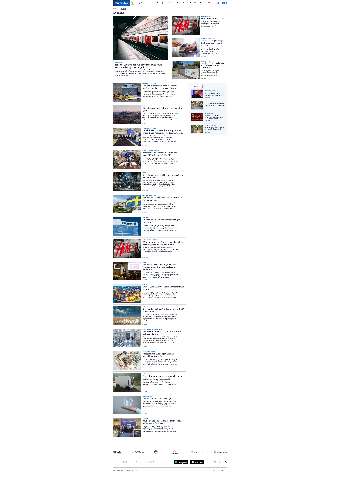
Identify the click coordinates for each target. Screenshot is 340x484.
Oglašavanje (127, 462)
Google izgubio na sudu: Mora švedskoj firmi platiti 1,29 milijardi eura (213, 65)
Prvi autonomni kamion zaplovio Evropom (162, 376)
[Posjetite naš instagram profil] (220, 462)
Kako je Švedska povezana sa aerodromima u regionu (163, 288)
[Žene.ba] (174, 452)
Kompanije (160, 3)
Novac (149, 3)
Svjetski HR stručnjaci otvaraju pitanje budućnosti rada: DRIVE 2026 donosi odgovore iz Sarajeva (214, 117)
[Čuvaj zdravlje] (197, 452)
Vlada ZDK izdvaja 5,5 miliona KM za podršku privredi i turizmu (215, 129)
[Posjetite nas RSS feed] (226, 462)
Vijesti (140, 3)
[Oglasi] (117, 452)
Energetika (193, 3)
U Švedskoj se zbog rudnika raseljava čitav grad (162, 109)
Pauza (202, 3)
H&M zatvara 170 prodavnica (212, 18)
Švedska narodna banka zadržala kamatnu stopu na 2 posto (162, 198)
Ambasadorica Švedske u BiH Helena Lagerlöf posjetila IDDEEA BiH (159, 154)
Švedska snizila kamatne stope (156, 398)
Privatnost (165, 462)
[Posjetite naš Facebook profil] (210, 462)
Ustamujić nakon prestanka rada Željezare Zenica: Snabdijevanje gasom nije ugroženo (214, 93)
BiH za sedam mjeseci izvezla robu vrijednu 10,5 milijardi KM (215, 104)
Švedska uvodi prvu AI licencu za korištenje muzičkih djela (163, 176)
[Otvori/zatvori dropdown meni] (143, 3)
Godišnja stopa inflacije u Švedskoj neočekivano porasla (158, 355)
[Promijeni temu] (224, 3)
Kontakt (138, 462)
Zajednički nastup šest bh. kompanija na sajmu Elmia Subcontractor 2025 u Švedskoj (163, 131)
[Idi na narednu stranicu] (184, 443)
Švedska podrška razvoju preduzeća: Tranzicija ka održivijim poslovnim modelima (159, 267)
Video (209, 3)
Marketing (170, 3)
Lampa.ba (224, 470)
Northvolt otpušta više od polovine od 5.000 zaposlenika (163, 310)
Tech (184, 3)
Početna (115, 8)
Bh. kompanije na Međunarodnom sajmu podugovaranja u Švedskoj (161, 422)
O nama (115, 462)
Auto (178, 3)
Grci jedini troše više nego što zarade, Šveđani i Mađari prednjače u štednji (160, 87)
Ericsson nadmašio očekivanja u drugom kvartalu (161, 221)
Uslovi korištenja (151, 462)
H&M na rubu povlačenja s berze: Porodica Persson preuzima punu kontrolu (162, 243)
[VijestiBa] (138, 452)
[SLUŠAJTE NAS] (156, 452)
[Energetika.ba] (220, 452)
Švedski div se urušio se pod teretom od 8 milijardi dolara (161, 332)
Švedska (123, 8)
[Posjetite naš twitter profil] (215, 462)
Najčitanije (197, 86)
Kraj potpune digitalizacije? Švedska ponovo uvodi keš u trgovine (212, 43)
